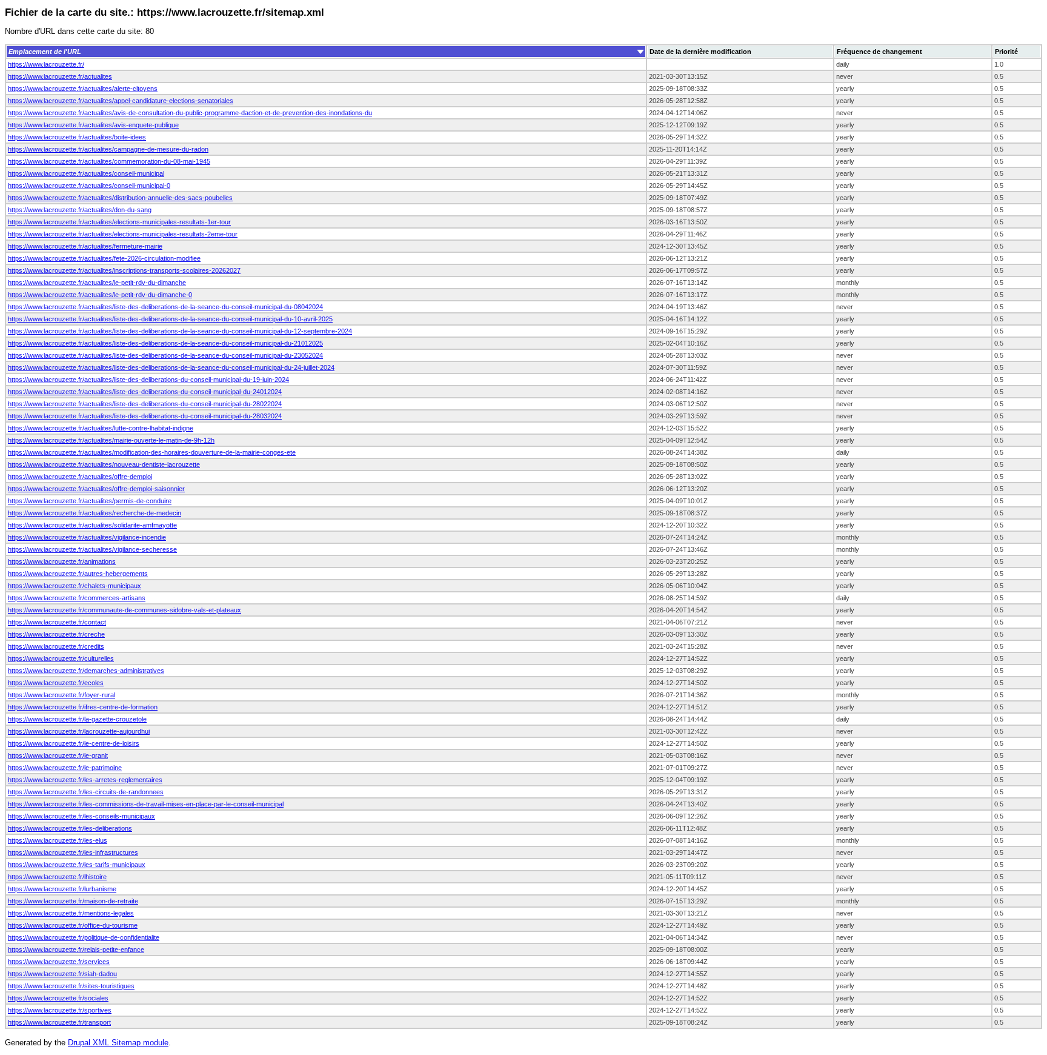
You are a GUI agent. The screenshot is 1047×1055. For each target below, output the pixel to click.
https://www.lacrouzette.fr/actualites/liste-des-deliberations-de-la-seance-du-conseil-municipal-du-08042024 (165, 306)
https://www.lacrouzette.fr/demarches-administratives (86, 670)
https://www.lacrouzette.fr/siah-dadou (62, 973)
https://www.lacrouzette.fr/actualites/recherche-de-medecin (94, 513)
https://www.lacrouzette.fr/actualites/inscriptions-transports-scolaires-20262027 (124, 270)
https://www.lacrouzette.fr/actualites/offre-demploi (80, 476)
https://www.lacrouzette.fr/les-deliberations (70, 828)
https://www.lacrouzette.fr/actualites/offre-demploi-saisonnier (96, 488)
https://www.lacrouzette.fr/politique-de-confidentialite (83, 937)
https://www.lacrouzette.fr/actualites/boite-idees (77, 137)
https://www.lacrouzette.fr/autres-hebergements (78, 573)
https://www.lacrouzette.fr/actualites (60, 76)
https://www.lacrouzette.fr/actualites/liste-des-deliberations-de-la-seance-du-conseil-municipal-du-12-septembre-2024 (180, 331)
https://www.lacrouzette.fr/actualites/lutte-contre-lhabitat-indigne (100, 428)
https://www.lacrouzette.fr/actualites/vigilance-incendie (87, 537)
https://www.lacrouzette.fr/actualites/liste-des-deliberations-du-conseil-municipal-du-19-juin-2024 (148, 379)
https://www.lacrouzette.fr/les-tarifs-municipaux (76, 864)
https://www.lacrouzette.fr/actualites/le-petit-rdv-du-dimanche (97, 282)
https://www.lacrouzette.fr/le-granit (58, 755)
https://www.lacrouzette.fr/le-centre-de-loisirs (73, 743)
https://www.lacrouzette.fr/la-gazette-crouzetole (77, 719)
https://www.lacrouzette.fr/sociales (58, 998)
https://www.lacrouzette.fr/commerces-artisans (76, 597)
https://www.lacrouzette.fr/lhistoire (57, 876)
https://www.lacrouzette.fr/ (46, 64)
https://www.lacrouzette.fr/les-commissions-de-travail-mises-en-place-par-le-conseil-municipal (146, 804)
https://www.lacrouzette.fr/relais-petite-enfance (76, 949)
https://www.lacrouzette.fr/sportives (59, 1010)
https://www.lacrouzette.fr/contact (57, 622)
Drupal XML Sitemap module (118, 1042)
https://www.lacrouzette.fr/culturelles (61, 658)
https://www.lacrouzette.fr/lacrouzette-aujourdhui (79, 731)
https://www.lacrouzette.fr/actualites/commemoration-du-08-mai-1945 (109, 161)
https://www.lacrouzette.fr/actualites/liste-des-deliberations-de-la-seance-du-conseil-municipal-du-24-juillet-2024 (171, 367)
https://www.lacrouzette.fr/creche (56, 634)
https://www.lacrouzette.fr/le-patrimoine (65, 767)
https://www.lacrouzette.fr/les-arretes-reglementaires (85, 779)
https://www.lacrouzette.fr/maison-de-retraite (73, 901)
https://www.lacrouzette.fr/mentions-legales (71, 913)
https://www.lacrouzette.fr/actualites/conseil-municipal (86, 173)
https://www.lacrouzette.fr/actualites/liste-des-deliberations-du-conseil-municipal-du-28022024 (145, 403)
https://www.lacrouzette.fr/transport (59, 1022)
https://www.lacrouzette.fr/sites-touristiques (71, 986)
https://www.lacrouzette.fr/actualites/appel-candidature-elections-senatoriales (120, 100)
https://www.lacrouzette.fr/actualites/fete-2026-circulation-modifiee (104, 258)
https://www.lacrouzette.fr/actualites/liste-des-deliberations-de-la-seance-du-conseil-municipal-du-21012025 (165, 343)
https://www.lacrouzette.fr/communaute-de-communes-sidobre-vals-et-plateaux (124, 610)
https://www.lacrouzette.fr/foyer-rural (61, 694)
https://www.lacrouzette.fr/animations (62, 561)
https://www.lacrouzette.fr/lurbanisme (62, 889)
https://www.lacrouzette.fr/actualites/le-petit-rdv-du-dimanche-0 (100, 294)
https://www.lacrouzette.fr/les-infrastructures (73, 852)
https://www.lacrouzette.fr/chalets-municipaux (74, 585)
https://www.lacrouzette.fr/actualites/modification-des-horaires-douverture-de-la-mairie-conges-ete (152, 452)
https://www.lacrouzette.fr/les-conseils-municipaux (81, 816)
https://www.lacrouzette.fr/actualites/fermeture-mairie (85, 246)
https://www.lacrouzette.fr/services (59, 961)
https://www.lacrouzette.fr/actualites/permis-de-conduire (89, 500)
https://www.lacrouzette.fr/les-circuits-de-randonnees (86, 791)
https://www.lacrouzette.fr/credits (56, 646)
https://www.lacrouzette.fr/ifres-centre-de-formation (83, 707)
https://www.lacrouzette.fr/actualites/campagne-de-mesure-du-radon (108, 149)
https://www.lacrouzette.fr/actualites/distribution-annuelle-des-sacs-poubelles (120, 197)
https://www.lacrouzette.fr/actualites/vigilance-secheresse (92, 549)
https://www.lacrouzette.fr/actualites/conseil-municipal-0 (89, 185)
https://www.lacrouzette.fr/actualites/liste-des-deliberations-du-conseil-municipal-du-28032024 (145, 416)
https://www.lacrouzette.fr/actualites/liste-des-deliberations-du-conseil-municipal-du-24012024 (145, 391)
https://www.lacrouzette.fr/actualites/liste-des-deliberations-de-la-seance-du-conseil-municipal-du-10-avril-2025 (170, 319)
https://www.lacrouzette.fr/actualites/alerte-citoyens (83, 88)
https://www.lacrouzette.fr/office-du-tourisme (73, 925)
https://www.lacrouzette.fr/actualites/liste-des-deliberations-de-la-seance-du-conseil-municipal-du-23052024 (165, 355)
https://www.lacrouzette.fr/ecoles (56, 682)
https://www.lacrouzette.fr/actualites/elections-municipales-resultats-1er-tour (119, 222)
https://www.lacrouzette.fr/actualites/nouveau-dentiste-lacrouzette (104, 464)
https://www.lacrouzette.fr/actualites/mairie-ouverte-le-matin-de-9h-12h (111, 440)
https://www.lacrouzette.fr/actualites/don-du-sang (79, 209)
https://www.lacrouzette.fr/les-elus (57, 840)
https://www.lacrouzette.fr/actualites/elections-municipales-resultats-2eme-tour (123, 234)
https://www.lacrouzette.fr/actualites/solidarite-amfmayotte (92, 525)
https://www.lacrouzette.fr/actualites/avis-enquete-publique (93, 125)
